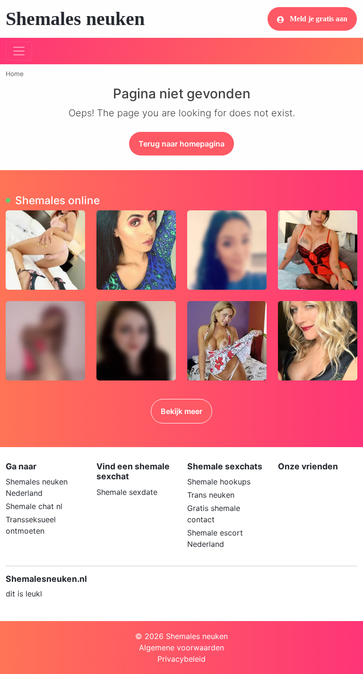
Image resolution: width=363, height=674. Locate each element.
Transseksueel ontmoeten (31, 525)
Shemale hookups (219, 481)
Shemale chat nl (34, 506)
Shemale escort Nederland (215, 538)
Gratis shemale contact (213, 513)
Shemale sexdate (126, 492)
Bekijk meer (181, 411)
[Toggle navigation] (19, 51)
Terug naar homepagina (181, 143)
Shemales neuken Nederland (37, 487)
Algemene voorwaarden (181, 647)
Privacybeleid (181, 659)
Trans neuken (210, 495)
